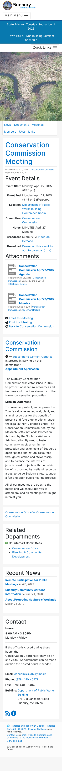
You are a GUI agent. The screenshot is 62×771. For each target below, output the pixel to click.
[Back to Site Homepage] (19, 5)
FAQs (22, 131)
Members (10, 131)
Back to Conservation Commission (31, 326)
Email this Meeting (21, 318)
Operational (28, 769)
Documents (21, 124)
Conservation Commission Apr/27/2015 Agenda (36, 270)
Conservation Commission (42, 169)
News (7, 124)
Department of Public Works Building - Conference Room (36, 209)
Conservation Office (25, 548)
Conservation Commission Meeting (27, 153)
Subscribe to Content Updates (32, 356)
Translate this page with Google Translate (31, 725)
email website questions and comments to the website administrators (29, 736)
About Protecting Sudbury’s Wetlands (30, 599)
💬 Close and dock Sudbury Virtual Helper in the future (30, 748)
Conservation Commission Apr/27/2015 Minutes (36, 299)
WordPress (22, 752)
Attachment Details (17, 284)
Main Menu (14, 15)
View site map (14, 740)
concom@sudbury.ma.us (30, 674)
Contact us (13, 734)
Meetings (38, 124)
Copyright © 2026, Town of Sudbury (26, 729)
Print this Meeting (20, 322)
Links (31, 131)
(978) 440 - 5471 (27, 679)
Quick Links (42, 47)
